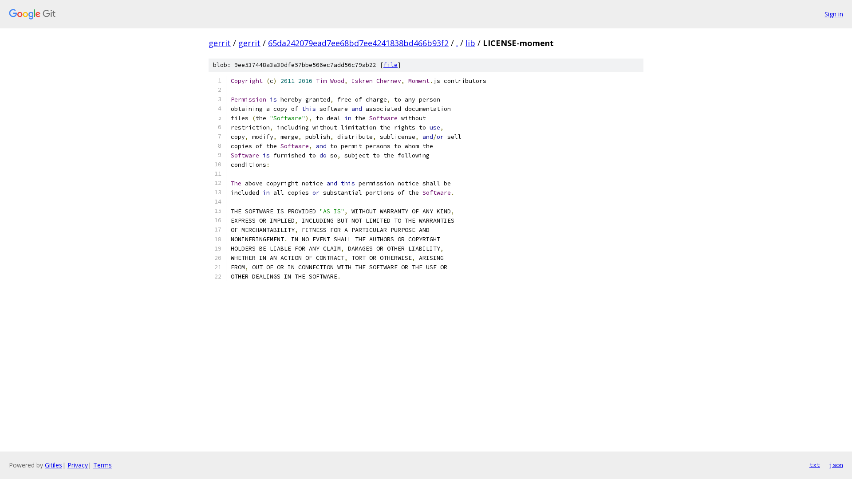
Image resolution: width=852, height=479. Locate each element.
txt (814, 465)
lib (470, 43)
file (390, 65)
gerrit (220, 43)
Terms (102, 465)
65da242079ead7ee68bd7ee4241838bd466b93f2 (358, 43)
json (836, 465)
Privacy (77, 465)
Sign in (833, 14)
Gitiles (53, 465)
